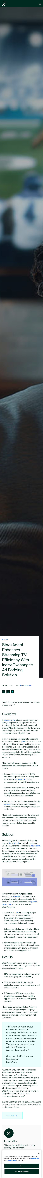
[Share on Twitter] (8, 691)
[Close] (38, 1153)
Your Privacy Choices (21, 1171)
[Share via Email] (12, 691)
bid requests (20, 779)
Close (21, 1166)
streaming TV (9, 720)
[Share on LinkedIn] (3, 691)
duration (7, 804)
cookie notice (12, 1160)
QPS (17, 913)
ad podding (35, 846)
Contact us (12, 1115)
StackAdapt (14, 843)
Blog (6, 640)
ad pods (22, 742)
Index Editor (25, 686)
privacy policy (34, 1158)
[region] (21, 1164)
